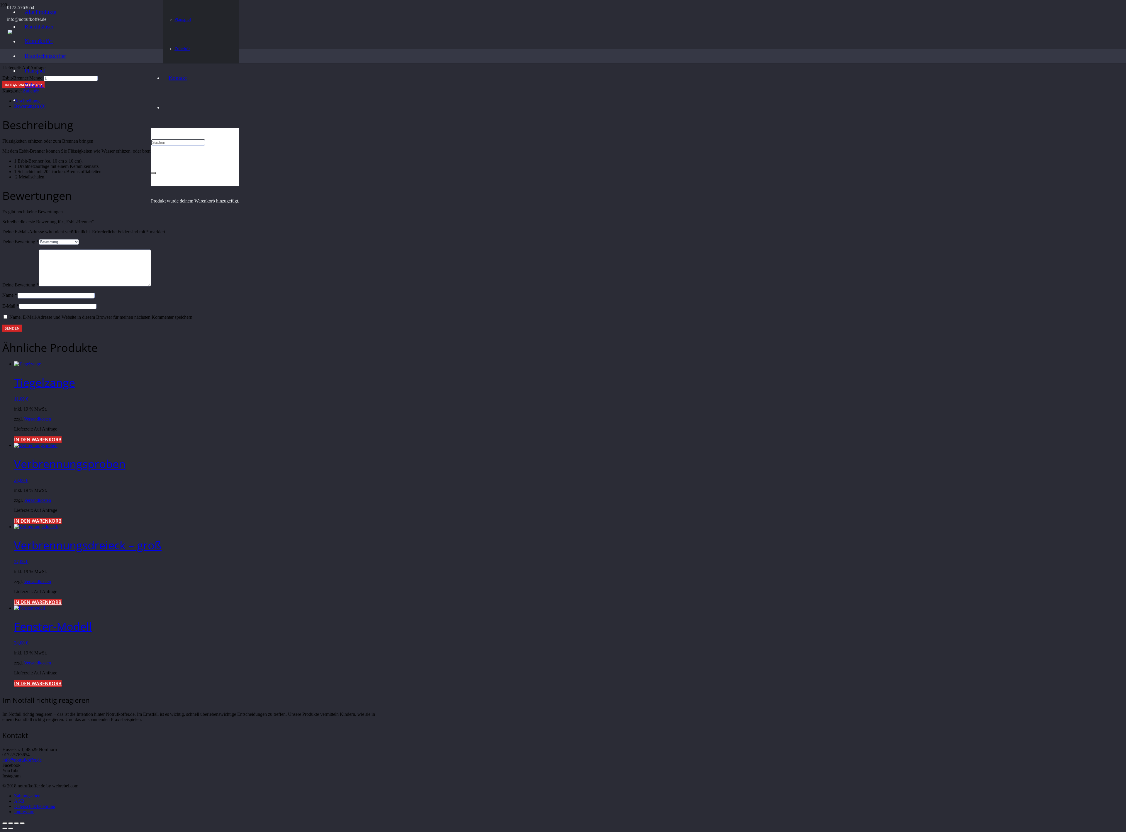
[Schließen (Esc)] (4, 823)
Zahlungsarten (27, 795)
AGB (19, 801)
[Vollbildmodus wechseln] (16, 823)
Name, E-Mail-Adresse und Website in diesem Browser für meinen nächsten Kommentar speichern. (101, 317)
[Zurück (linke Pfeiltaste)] (4, 828)
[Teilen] (10, 823)
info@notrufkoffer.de (22, 759)
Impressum (24, 811)
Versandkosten (37, 418)
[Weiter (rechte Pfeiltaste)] (10, 828)
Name (9, 295)
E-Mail (10, 305)
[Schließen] (153, 173)
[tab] (569, 101)
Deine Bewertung (20, 241)
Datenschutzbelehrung (34, 806)
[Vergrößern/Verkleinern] (22, 823)
